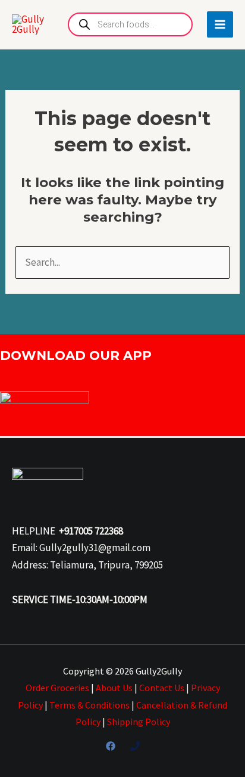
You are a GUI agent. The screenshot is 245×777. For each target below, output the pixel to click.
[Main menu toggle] (220, 24)
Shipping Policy (138, 722)
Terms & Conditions (89, 705)
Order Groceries (57, 688)
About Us (114, 688)
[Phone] (135, 746)
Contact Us (161, 688)
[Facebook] (110, 746)
